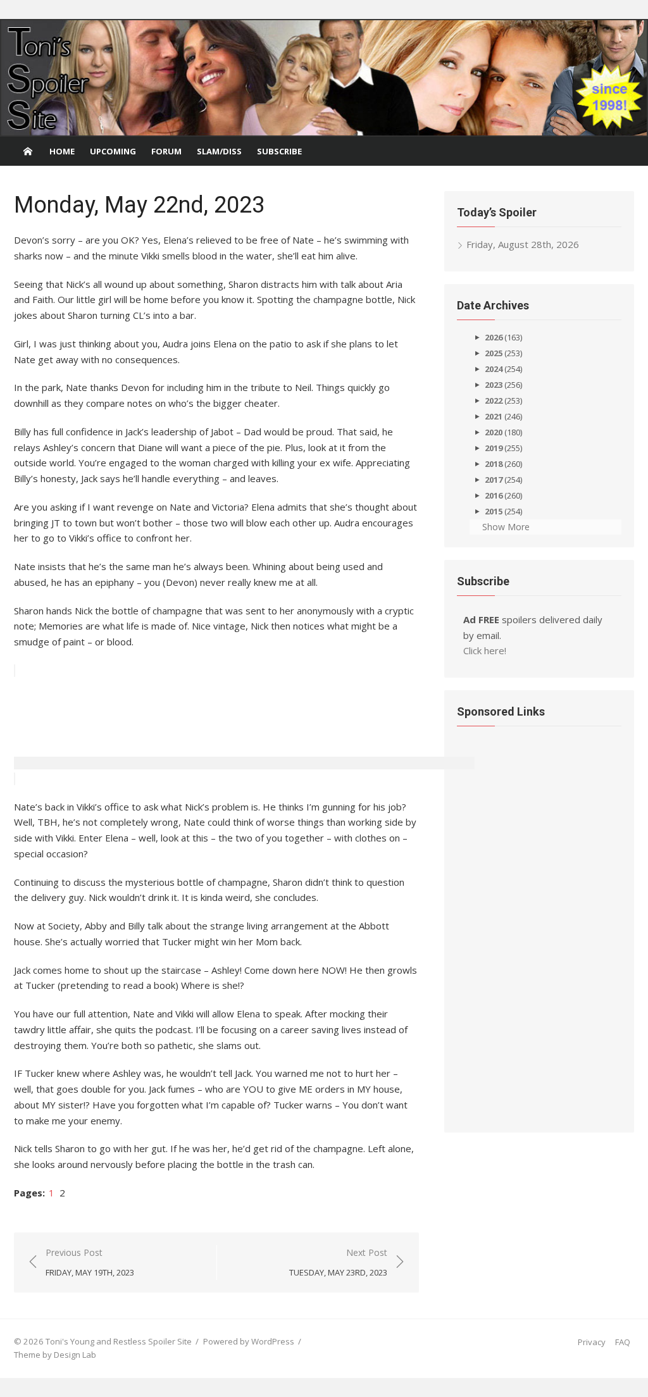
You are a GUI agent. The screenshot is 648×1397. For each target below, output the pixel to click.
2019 (493, 448)
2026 (493, 337)
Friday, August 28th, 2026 (522, 244)
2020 (493, 432)
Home (62, 151)
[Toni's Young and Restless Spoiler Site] (324, 78)
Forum (166, 151)
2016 (493, 495)
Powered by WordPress (248, 1341)
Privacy (592, 1342)
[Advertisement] (244, 737)
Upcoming (113, 151)
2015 (493, 511)
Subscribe (279, 151)
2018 (493, 463)
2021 (493, 416)
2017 (493, 479)
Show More (506, 527)
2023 (493, 384)
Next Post (338, 1262)
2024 (493, 369)
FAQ (622, 1342)
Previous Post (90, 1262)
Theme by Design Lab (55, 1354)
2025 (493, 353)
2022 (493, 400)
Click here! (484, 650)
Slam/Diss (219, 151)
